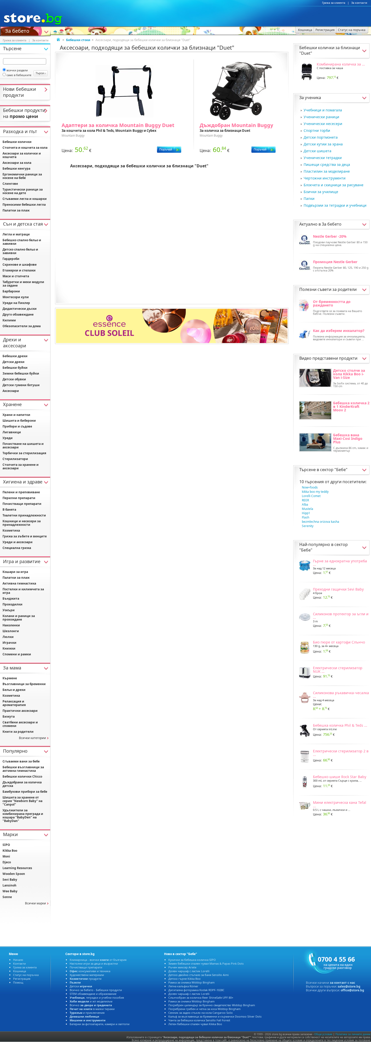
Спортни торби (317, 130)
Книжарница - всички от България (98, 960)
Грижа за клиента (333, 3)
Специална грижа (17, 548)
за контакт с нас (342, 982)
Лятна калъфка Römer (183, 986)
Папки (309, 198)
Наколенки (11, 625)
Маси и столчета (16, 276)
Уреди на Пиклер (16, 303)
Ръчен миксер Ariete (182, 967)
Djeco (7, 862)
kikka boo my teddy (315, 491)
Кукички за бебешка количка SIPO (192, 960)
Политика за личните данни (352, 1034)
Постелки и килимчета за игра (23, 591)
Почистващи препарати (22, 504)
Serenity (307, 526)
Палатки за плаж (16, 210)
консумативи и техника (90, 971)
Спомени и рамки (17, 654)
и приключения (87, 1013)
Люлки (8, 637)
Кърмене (10, 678)
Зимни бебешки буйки (21, 373)
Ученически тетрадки (323, 157)
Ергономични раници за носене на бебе (22, 176)
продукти (85, 978)
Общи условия (323, 1034)
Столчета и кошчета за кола (25, 147)
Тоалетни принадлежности (24, 515)
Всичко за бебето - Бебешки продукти (96, 990)
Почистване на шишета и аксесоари (23, 445)
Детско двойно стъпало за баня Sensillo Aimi (198, 975)
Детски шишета (317, 150)
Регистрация (21, 978)
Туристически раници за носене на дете (23, 191)
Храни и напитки (16, 415)
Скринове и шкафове (20, 264)
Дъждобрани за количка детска (22, 784)
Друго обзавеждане (18, 314)
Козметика (11, 530)
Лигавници (12, 432)
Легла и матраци (16, 234)
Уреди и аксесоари (18, 542)
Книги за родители (18, 731)
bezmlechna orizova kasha (320, 521)
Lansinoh (9, 885)
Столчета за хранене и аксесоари (21, 466)
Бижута (9, 716)
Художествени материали (87, 975)
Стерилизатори (15, 459)
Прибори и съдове (17, 426)
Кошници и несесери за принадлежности (22, 523)
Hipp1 (306, 513)
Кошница (19, 971)
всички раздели (17, 70)
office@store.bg (352, 990)
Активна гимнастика (19, 583)
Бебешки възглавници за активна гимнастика (23, 769)
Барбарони (11, 291)
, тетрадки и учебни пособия (97, 997)
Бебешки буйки (15, 367)
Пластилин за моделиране (327, 171)
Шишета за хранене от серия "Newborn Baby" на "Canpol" (22, 801)
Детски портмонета (321, 137)
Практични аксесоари (20, 711)
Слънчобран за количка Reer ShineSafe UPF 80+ (200, 997)
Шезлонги (11, 631)
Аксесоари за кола (17, 163)
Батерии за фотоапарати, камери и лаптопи (99, 1024)
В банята (9, 509)
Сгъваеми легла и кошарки (25, 199)
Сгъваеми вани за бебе (21, 761)
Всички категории (32, 738)
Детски (81, 986)
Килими (9, 320)
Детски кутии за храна (323, 144)
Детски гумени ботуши (21, 385)
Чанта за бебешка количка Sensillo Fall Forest (199, 1020)
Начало (18, 960)
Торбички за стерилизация (24, 453)
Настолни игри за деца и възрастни (94, 963)
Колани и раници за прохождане (19, 618)
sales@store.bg (349, 986)
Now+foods (310, 487)
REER (305, 500)
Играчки (9, 642)
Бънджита (11, 598)
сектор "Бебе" (334, 469)
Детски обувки (14, 379)
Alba (305, 504)
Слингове (10, 183)
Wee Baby (10, 891)
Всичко (91, 1005)
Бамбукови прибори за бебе (25, 791)
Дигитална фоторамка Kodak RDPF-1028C (196, 990)
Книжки (9, 648)
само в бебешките (19, 75)
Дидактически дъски (20, 309)
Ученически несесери (323, 123)
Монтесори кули (16, 297)
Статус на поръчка (26, 975)
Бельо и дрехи (14, 690)
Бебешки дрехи (15, 356)
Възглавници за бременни (24, 684)
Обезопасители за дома (22, 326)
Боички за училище (321, 191)
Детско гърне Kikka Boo (184, 978)
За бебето (17, 30)
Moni (6, 856)
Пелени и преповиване (21, 492)
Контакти (19, 963)
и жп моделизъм (91, 1001)
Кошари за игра (15, 572)
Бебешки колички (17, 142)
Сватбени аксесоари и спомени (20, 724)
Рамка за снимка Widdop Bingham (191, 982)
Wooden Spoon (14, 874)
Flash (305, 517)
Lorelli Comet (311, 496)
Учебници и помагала (323, 110)
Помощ (18, 982)
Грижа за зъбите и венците (25, 536)
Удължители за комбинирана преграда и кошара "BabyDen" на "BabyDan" (23, 815)
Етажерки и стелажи (19, 270)
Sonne (7, 897)
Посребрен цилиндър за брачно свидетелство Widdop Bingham (211, 1005)
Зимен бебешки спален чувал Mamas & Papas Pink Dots (206, 963)
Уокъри (9, 610)
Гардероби (11, 259)
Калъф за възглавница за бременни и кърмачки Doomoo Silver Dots (214, 1016)
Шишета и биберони (19, 420)
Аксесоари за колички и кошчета (22, 155)
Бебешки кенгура (16, 168)
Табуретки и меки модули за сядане (23, 284)
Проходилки (12, 604)
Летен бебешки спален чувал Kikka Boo (195, 1024)
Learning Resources (17, 868)
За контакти (359, 3)
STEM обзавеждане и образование (93, 994)
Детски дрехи (13, 362)
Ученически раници (321, 116)
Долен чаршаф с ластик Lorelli (188, 971)
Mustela (307, 509)
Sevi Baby (10, 879)
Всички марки (35, 903)
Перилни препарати (19, 498)
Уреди (8, 438)
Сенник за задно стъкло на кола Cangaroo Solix (200, 1013)
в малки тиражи (92, 1009)
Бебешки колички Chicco (22, 776)
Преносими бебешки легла (24, 204)
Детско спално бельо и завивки (20, 251)
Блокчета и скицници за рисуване (333, 184)
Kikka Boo (10, 850)
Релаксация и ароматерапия (14, 703)
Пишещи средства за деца (327, 164)
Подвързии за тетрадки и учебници (335, 205)
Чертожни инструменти (325, 178)
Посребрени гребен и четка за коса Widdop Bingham (204, 1009)
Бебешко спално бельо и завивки (22, 242)
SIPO (6, 845)
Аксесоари (11, 391)
